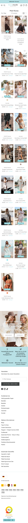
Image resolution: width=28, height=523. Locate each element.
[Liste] (26, 13)
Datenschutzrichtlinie (5, 498)
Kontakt (3, 413)
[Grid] (23, 13)
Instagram (8, 335)
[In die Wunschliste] (11, 18)
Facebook (20, 335)
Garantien (3, 410)
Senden (3, 405)
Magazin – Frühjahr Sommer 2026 (10, 430)
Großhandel (4, 432)
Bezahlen (3, 403)
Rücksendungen (5, 408)
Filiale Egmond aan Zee (7, 461)
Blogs (2, 422)
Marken (3, 444)
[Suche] (5, 5)
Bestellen (3, 401)
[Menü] (1, 5)
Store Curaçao (5, 464)
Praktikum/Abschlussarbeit (8, 442)
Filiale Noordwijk (5, 459)
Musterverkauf (5, 437)
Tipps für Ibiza (5, 425)
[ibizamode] (13, 5)
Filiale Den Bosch (5, 456)
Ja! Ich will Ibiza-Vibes (10, 384)
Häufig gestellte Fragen (7, 398)
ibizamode (7, 480)
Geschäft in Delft (5, 454)
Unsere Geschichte (6, 427)
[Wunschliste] (23, 5)
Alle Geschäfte (5, 466)
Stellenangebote (5, 439)
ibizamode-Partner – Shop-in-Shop (10, 435)
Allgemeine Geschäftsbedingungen (8, 496)
